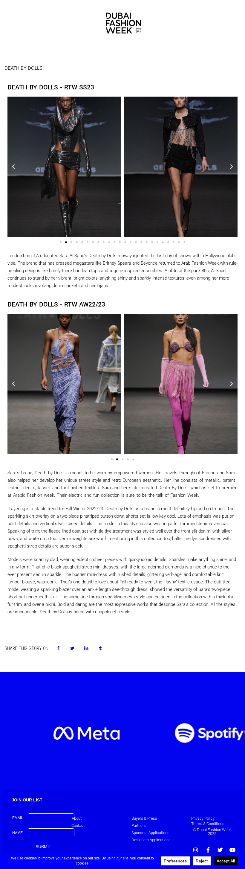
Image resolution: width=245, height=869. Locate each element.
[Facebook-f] (208, 849)
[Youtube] (232, 849)
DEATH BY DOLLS (23, 68)
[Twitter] (220, 849)
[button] (13, 167)
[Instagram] (195, 849)
